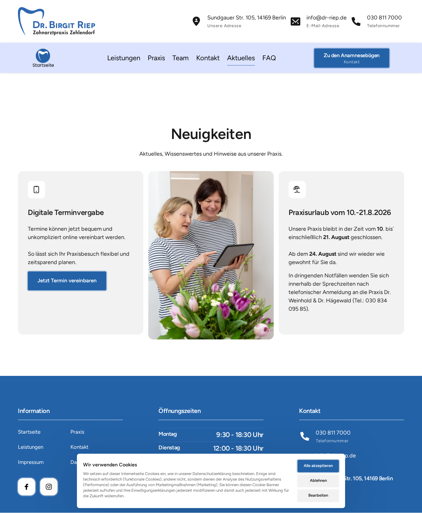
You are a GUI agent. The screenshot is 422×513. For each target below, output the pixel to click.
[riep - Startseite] (43, 58)
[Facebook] (26, 486)
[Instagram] (48, 486)
